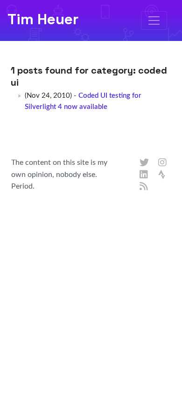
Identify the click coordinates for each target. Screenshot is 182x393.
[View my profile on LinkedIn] (144, 175)
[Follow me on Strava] (163, 175)
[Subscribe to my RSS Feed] (144, 187)
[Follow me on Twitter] (144, 163)
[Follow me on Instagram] (163, 163)
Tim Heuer (42, 19)
